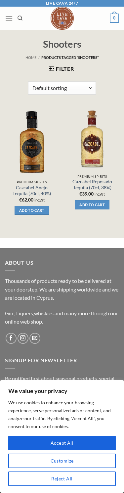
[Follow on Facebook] (11, 338)
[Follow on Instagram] (23, 338)
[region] (62, 436)
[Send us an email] (34, 338)
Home (30, 57)
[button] (9, 18)
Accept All (62, 443)
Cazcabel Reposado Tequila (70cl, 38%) (92, 184)
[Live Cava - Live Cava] (62, 18)
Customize (62, 461)
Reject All (61, 478)
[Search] (20, 18)
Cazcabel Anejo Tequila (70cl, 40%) (32, 190)
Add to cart (32, 210)
